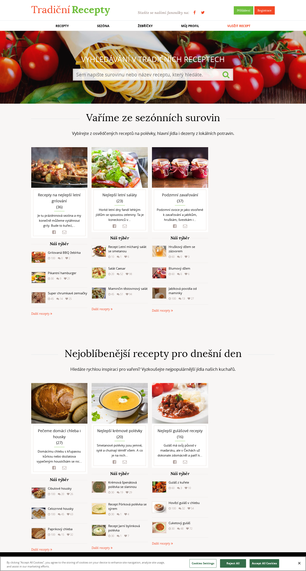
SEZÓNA (103, 26)
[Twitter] (203, 13)
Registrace (264, 10)
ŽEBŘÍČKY (145, 26)
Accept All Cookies (264, 563)
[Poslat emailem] (64, 232)
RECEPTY (62, 26)
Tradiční (70, 9)
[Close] (299, 563)
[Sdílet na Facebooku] (54, 232)
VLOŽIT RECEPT (238, 26)
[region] (153, 563)
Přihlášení (243, 10)
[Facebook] (194, 13)
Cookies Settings (203, 563)
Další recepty (40, 314)
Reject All (233, 563)
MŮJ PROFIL (190, 26)
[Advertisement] (153, 332)
